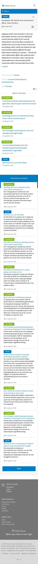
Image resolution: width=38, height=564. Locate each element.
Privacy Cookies (15, 553)
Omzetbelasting (7, 82)
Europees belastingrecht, (17, 79)
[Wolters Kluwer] (9, 5)
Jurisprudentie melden (8, 502)
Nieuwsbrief (10, 487)
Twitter (8, 489)
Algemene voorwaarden (28, 553)
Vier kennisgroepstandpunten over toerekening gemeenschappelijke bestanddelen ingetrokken (15, 148)
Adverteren (5, 511)
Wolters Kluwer (6, 522)
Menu (6, 11)
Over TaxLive (5, 504)
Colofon (4, 509)
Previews (8, 86)
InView (4, 520)
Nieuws (16, 75)
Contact (4, 506)
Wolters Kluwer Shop (8, 524)
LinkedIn (9, 491)
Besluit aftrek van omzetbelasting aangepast (17, 297)
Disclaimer (5, 553)
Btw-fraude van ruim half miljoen (14, 163)
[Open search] (34, 6)
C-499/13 (5, 67)
